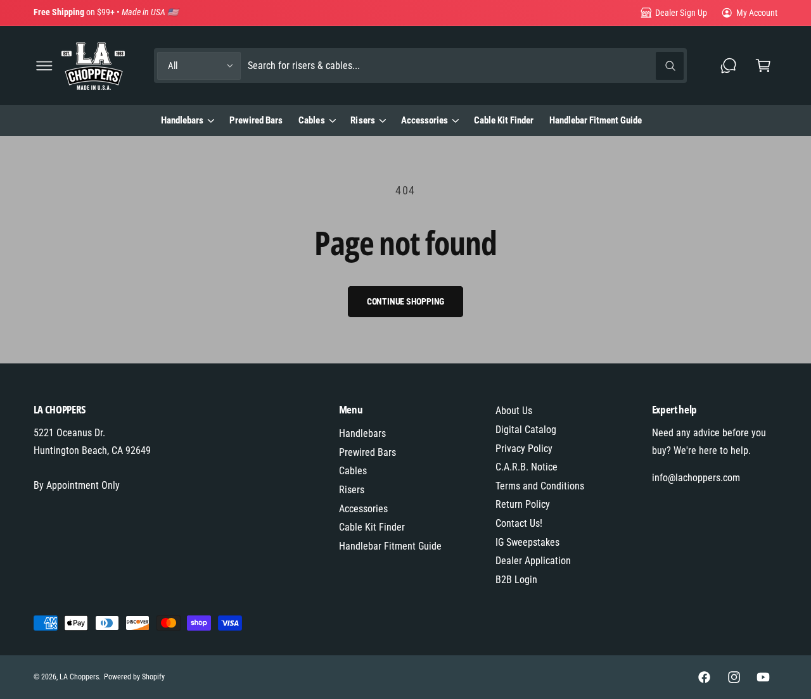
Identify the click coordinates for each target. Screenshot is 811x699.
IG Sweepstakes (527, 542)
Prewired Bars (367, 452)
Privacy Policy (523, 449)
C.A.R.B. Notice (526, 467)
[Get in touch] (729, 65)
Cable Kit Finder (372, 527)
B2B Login (516, 580)
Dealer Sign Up (680, 13)
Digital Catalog (525, 430)
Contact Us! (518, 523)
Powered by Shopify (134, 676)
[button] (44, 65)
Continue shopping (406, 301)
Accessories (424, 120)
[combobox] (465, 65)
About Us (513, 411)
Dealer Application (533, 561)
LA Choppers (79, 676)
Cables (311, 120)
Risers (362, 120)
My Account (756, 13)
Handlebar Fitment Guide (390, 546)
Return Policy (522, 504)
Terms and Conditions (539, 486)
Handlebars (182, 120)
